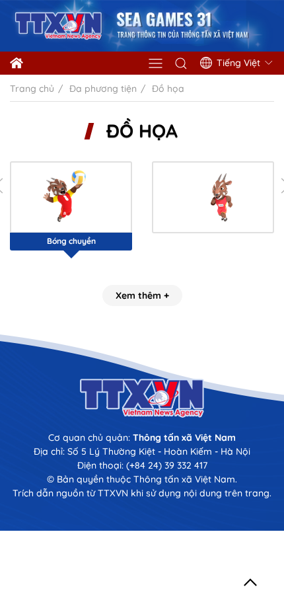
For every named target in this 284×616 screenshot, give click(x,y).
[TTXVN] (142, 398)
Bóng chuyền (71, 241)
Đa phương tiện (103, 89)
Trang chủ (32, 89)
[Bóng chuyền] (71, 197)
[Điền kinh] (213, 197)
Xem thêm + (142, 295)
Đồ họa (142, 131)
